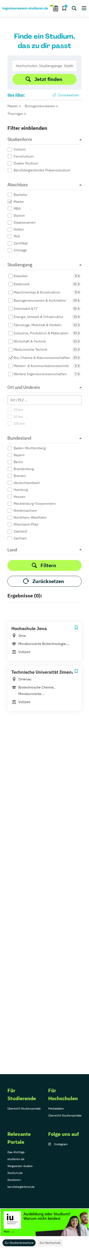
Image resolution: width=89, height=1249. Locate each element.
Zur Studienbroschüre (19, 1243)
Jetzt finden (48, 79)
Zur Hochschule (50, 1243)
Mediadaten (56, 1108)
